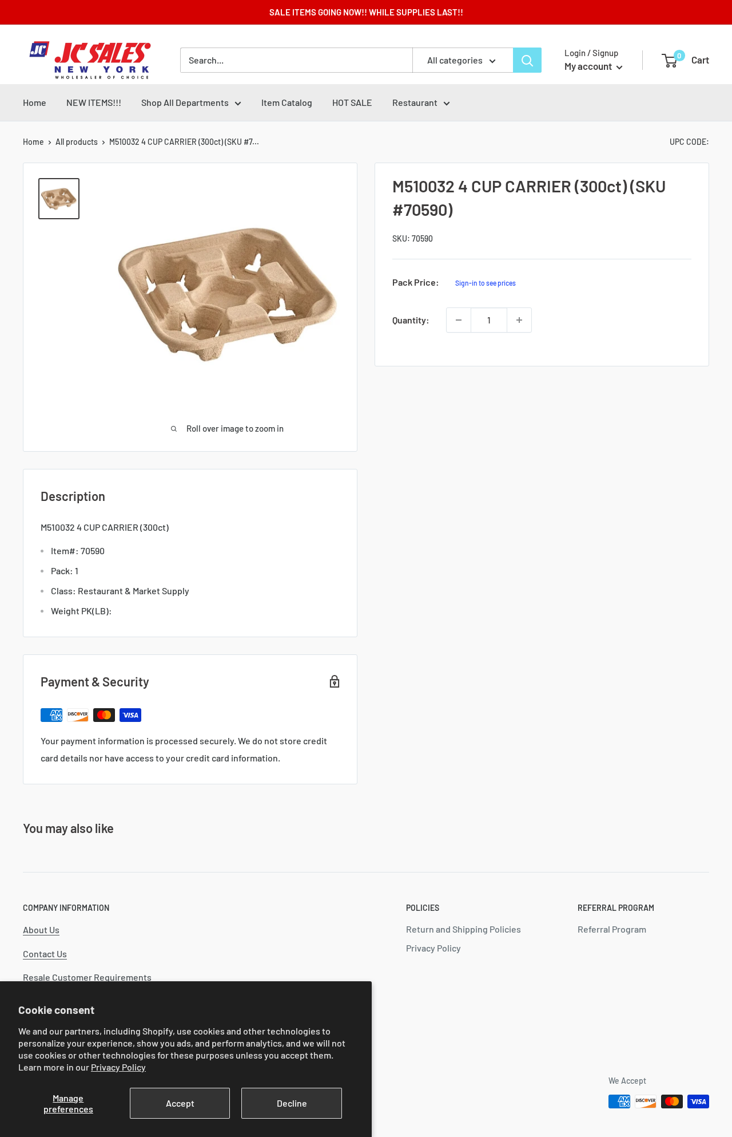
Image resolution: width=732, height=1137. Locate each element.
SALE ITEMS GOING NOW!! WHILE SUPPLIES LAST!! (366, 12)
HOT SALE (352, 102)
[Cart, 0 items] (669, 61)
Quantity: (410, 319)
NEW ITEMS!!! (93, 102)
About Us (41, 929)
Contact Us (45, 953)
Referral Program (612, 928)
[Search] (527, 60)
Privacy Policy (118, 1066)
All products (76, 142)
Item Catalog (286, 102)
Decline (292, 1102)
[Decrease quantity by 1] (459, 320)
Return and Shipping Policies (463, 928)
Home (34, 102)
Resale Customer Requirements (87, 977)
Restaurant (414, 102)
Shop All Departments (185, 102)
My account (589, 66)
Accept (180, 1102)
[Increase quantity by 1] (519, 320)
